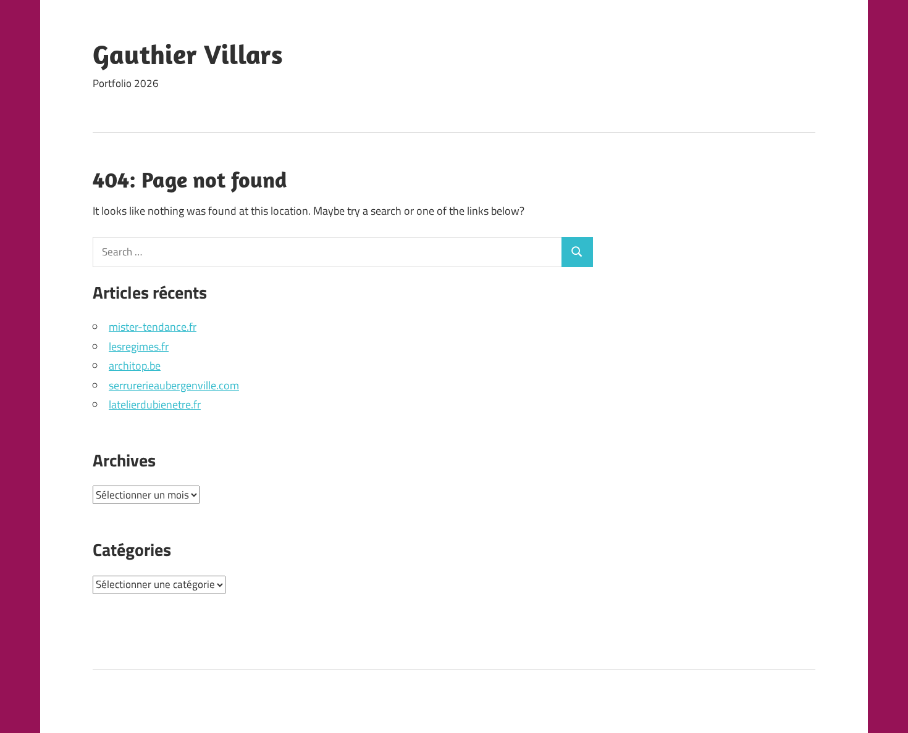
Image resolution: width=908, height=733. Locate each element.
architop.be (135, 365)
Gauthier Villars (188, 54)
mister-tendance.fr (152, 326)
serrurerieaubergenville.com (174, 385)
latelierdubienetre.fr (155, 404)
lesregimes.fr (139, 346)
